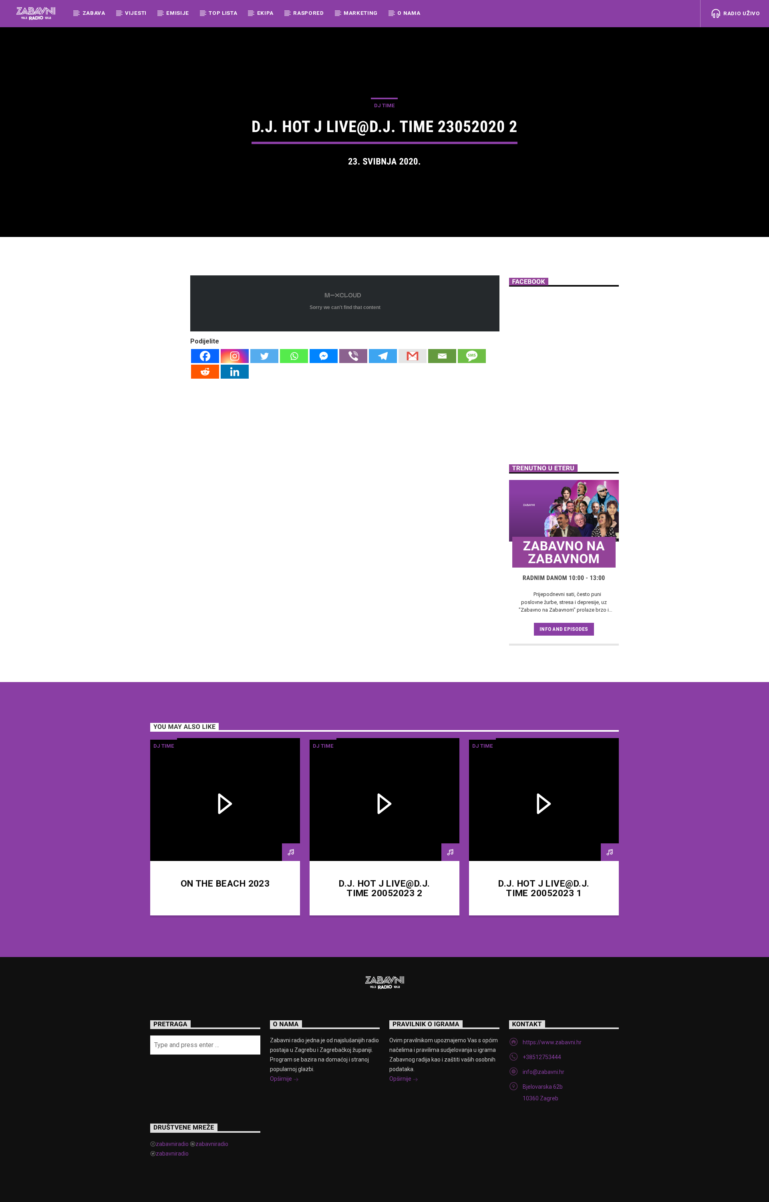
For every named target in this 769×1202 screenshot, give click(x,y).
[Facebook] (205, 356)
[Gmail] (413, 356)
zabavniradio (172, 1144)
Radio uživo (741, 13)
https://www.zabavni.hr (552, 1042)
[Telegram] (383, 356)
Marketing (361, 13)
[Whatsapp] (294, 356)
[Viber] (353, 356)
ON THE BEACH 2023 (225, 883)
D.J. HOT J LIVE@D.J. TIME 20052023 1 (543, 888)
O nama (408, 13)
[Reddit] (205, 372)
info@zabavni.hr (543, 1072)
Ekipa (265, 13)
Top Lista (223, 13)
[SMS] (472, 356)
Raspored (308, 13)
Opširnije (281, 1079)
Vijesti (136, 13)
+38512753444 (542, 1057)
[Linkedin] (235, 372)
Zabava (94, 13)
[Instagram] (235, 356)
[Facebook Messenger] (324, 356)
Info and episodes (564, 629)
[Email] (442, 356)
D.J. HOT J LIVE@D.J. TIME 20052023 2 (384, 888)
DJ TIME (384, 105)
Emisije (177, 13)
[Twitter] (264, 356)
